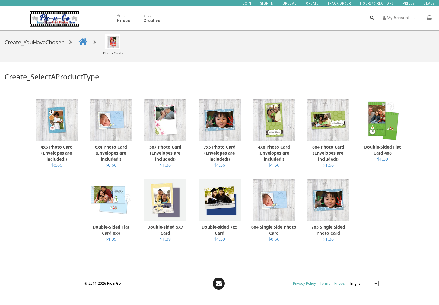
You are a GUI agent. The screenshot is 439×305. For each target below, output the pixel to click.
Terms (325, 283)
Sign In (267, 3)
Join (247, 3)
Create (312, 3)
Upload (290, 3)
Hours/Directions (377, 3)
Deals (429, 3)
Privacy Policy (304, 283)
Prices (409, 3)
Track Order (339, 3)
